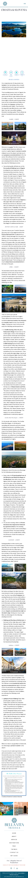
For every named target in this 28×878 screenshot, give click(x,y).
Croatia (11, 147)
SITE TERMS (21, 873)
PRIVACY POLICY (14, 874)
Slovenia (12, 104)
